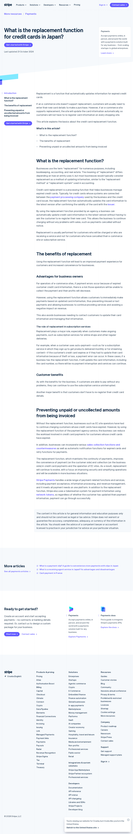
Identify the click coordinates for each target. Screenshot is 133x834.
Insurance (73, 738)
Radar (39, 749)
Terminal (40, 763)
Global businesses (77, 701)
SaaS (71, 720)
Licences (105, 705)
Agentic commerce (77, 683)
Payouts (40, 745)
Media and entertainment (80, 741)
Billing (38, 687)
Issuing (39, 727)
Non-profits (74, 745)
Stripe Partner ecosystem (80, 773)
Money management (78, 712)
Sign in (102, 5)
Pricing (77, 5)
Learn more (106, 53)
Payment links (42, 738)
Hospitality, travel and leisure (81, 734)
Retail (71, 756)
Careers (104, 730)
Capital (39, 691)
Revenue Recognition (46, 752)
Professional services (78, 749)
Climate (39, 698)
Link (38, 731)
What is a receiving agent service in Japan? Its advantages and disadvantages (77, 569)
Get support (106, 751)
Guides (104, 676)
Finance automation (77, 698)
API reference (75, 791)
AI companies (75, 723)
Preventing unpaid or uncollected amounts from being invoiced (17, 113)
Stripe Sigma (42, 756)
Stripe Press (106, 737)
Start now (11, 634)
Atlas (38, 680)
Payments (30, 13)
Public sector (74, 752)
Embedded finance (77, 694)
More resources (13, 13)
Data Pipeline (42, 709)
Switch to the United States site (81, 827)
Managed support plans (111, 755)
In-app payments (76, 705)
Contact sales (118, 5)
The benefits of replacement (18, 105)
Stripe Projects (75, 805)
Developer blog (75, 809)
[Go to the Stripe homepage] (7, 672)
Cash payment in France (50, 573)
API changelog (75, 798)
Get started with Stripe (17, 44)
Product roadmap (109, 726)
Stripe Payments (45, 479)
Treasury (40, 767)
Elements (40, 712)
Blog (103, 683)
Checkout (40, 694)
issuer (111, 204)
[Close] (128, 820)
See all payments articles (16, 571)
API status (73, 795)
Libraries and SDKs (77, 802)
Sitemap (104, 708)
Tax (38, 760)
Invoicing (40, 723)
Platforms (73, 716)
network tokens (45, 494)
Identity (39, 720)
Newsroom (106, 733)
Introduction (10, 93)
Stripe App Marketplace (79, 770)
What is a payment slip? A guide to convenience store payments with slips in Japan (78, 565)
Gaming (72, 731)
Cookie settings (108, 712)
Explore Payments (77, 636)
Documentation (76, 787)
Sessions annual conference (113, 691)
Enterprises (74, 676)
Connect (40, 701)
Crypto (39, 705)
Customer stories (109, 680)
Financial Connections (46, 716)
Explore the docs (109, 627)
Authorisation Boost (45, 683)
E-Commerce (74, 691)
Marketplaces (75, 709)
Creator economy (76, 727)
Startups (73, 680)
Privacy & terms (108, 694)
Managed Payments (45, 734)
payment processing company (67, 196)
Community (106, 687)
